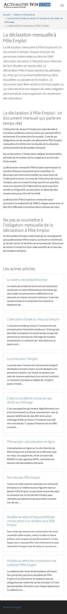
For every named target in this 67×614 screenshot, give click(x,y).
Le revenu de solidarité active (27, 280)
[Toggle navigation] (62, 5)
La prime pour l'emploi (22, 359)
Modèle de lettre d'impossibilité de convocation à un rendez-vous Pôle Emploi (31, 521)
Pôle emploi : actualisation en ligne (31, 442)
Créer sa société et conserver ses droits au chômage (29, 400)
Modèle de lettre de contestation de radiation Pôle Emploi (31, 563)
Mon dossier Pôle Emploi (23, 477)
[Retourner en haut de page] (60, 607)
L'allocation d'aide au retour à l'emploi (33, 319)
